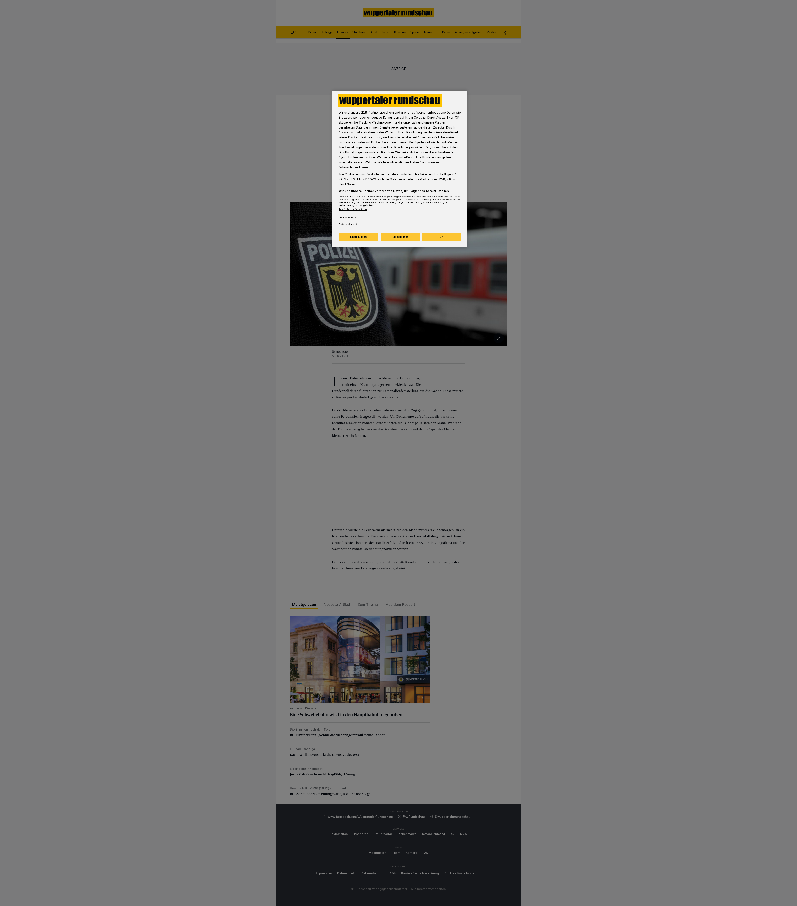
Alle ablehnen (400, 236)
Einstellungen (358, 236)
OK (442, 236)
